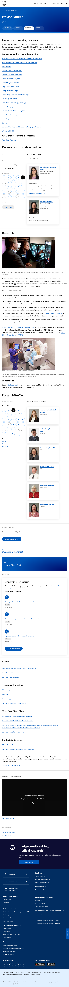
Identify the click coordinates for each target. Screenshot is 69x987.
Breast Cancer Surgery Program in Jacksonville (19, 62)
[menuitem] (7, 28)
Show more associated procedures (13, 703)
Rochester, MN (9, 168)
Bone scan (5, 694)
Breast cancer (12, 16)
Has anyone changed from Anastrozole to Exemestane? (22, 619)
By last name (5, 173)
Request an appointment (11, 539)
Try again (34, 803)
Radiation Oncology (9, 115)
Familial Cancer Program (11, 78)
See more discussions (14, 648)
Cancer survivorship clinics (12, 74)
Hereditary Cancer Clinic (11, 83)
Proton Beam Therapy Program (13, 111)
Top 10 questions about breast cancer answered (17, 716)
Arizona (4, 441)
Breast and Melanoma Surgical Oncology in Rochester (22, 58)
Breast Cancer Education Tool (11, 673)
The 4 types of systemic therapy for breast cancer (17, 721)
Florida (4, 444)
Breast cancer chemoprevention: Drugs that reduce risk (19, 668)
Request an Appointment (12, 22)
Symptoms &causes (7, 28)
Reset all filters (8, 207)
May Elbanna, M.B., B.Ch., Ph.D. (48, 168)
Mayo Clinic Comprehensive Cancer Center (18, 327)
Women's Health (8, 131)
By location (5, 161)
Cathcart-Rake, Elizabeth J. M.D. (48, 411)
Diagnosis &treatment (18, 28)
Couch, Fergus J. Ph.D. (47, 466)
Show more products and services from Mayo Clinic (18, 749)
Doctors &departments (29, 28)
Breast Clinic (6, 66)
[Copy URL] (45, 798)
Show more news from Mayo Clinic (13, 732)
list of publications (13, 385)
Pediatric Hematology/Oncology (14, 103)
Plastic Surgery (7, 107)
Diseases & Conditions (10, 10)
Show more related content (10, 677)
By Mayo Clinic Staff (8, 527)
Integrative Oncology (10, 91)
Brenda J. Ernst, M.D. (46, 201)
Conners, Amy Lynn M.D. (47, 448)
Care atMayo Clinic (39, 28)
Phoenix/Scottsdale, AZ (12, 165)
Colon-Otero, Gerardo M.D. (47, 430)
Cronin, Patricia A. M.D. (47, 504)
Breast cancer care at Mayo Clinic (12, 532)
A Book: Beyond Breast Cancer (11, 745)
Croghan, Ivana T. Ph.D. (47, 485)
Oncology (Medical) (9, 99)
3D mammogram (7, 690)
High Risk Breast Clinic (10, 86)
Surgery (5, 123)
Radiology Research (9, 140)
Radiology (6, 119)
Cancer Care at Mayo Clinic (12, 70)
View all (4, 449)
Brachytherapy (6, 699)
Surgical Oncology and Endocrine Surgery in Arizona (21, 127)
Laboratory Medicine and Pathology (15, 95)
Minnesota (5, 446)
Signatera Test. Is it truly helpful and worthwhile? (20, 636)
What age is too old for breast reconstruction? (19, 602)
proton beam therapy (54, 313)
